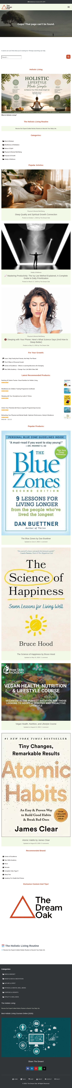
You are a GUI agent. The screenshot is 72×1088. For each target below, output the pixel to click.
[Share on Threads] (44, 1068)
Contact (49, 1079)
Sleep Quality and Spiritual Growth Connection (36, 214)
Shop (31, 1079)
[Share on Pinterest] (36, 1068)
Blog (24, 1079)
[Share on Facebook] (28, 1068)
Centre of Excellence (10, 856)
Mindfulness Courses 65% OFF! (37, 2)
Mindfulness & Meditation (11, 145)
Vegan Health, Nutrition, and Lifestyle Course (36, 724)
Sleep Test (7, 874)
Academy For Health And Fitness (14, 878)
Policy (58, 1079)
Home (16, 1079)
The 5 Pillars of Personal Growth (14, 362)
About (40, 1079)
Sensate (6, 867)
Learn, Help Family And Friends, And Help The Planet (20, 358)
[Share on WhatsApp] (40, 1068)
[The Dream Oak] (7, 7)
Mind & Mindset (9, 141)
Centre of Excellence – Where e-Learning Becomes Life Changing (24, 365)
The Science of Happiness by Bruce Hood (36, 654)
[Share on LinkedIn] (32, 1068)
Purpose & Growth (9, 155)
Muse (6, 863)
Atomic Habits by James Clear (36, 840)
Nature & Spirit (8, 148)
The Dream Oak (45, 218)
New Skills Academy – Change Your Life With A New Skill (21, 369)
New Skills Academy (10, 860)
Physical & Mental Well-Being (13, 152)
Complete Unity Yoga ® (11, 871)
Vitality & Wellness (9, 159)
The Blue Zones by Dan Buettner (36, 538)
